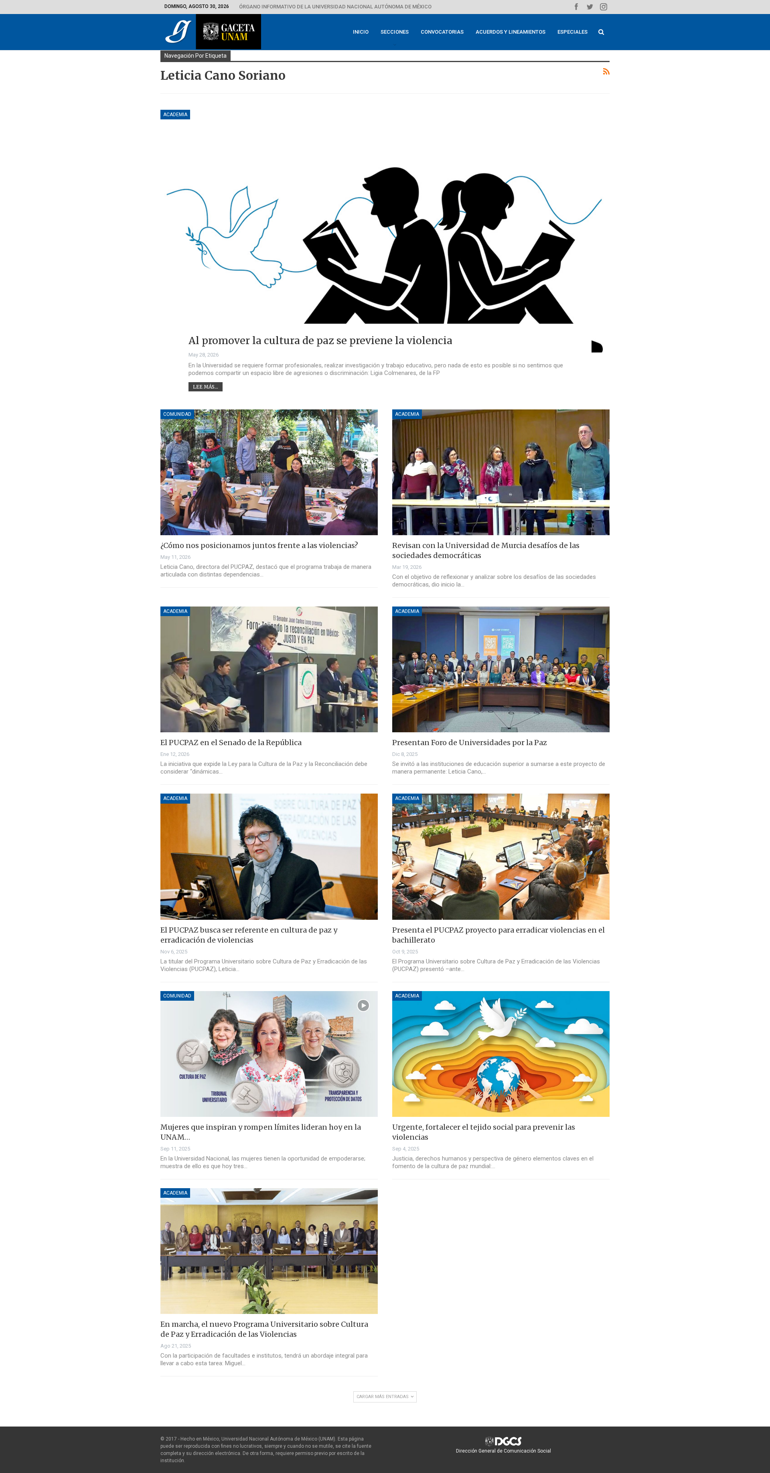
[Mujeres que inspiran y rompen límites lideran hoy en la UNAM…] (269, 1054)
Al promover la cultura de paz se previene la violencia (320, 340)
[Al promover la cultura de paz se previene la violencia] (385, 233)
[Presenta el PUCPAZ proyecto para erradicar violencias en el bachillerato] (501, 856)
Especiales (572, 32)
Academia (175, 114)
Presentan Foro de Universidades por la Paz (469, 742)
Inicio (361, 32)
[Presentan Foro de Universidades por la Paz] (501, 669)
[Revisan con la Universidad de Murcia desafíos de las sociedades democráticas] (501, 472)
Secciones (395, 32)
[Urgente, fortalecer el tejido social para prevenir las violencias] (501, 1054)
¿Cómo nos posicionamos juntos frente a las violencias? (259, 545)
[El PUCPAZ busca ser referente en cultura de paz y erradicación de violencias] (269, 856)
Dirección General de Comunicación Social (503, 1451)
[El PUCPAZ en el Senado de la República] (269, 669)
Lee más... (205, 387)
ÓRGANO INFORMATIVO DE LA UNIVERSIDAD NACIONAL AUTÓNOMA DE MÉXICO (335, 7)
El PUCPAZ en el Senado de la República (231, 742)
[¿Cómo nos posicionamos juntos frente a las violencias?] (269, 472)
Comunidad (177, 414)
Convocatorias (442, 32)
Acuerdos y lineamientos (510, 32)
